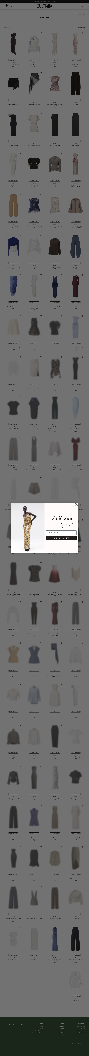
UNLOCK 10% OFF (61, 538)
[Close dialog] (76, 504)
